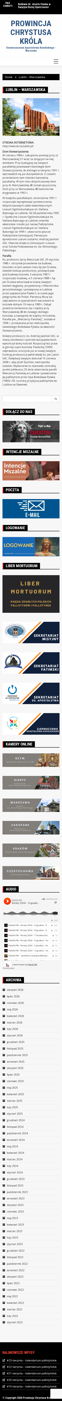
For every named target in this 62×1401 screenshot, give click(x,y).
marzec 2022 (14, 1309)
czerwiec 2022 (15, 1290)
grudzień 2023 (15, 1179)
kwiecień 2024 (15, 1153)
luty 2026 (12, 1029)
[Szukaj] (56, 399)
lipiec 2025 (13, 1074)
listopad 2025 (15, 1048)
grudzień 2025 (15, 1042)
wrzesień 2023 (15, 1198)
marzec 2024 (14, 1159)
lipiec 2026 (13, 996)
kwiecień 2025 (15, 1094)
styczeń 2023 (15, 1244)
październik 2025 (17, 1055)
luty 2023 (12, 1237)
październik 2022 (17, 1264)
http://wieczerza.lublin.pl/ (18, 146)
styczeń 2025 (15, 1113)
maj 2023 (12, 1218)
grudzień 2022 (15, 1250)
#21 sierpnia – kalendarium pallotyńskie (32, 1373)
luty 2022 (12, 1316)
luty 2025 (12, 1107)
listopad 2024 (15, 1127)
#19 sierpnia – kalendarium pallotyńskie (32, 1386)
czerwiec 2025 (15, 1081)
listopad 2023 (15, 1185)
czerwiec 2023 (15, 1211)
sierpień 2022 (15, 1276)
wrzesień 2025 (15, 1061)
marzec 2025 (14, 1101)
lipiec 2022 (13, 1283)
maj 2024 (12, 1146)
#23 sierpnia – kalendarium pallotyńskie (32, 1360)
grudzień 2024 (15, 1120)
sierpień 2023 (15, 1205)
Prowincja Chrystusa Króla (31, 32)
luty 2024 (12, 1166)
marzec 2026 (14, 1022)
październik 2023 (17, 1192)
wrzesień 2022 (15, 1270)
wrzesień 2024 (15, 1140)
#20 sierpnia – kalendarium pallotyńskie (32, 1380)
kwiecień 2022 (15, 1303)
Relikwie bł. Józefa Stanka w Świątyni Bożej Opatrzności (34, 6)
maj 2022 (12, 1296)
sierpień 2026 (15, 990)
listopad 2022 (15, 1257)
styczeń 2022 (15, 1322)
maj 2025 (12, 1087)
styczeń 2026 (15, 1035)
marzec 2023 (14, 1231)
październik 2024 (17, 1133)
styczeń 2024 (15, 1172)
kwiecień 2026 (15, 1016)
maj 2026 (12, 1009)
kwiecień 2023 (15, 1224)
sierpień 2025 (15, 1068)
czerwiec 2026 (15, 1003)
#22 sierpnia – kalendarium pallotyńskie (32, 1367)
